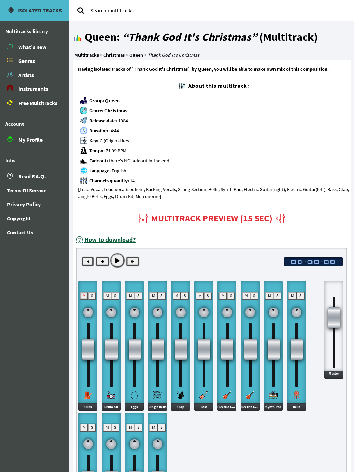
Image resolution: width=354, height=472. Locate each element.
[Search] (80, 10)
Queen (112, 100)
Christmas (116, 110)
